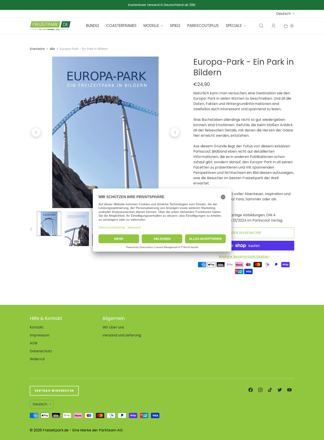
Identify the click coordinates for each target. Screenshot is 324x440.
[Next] (174, 132)
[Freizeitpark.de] (50, 25)
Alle (52, 49)
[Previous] (36, 132)
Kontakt (37, 327)
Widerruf (37, 359)
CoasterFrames (121, 25)
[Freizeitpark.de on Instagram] (260, 390)
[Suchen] (261, 26)
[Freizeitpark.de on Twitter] (280, 390)
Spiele (175, 25)
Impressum (39, 335)
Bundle (92, 25)
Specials (234, 25)
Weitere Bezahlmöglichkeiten (243, 256)
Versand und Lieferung (121, 335)
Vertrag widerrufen (54, 391)
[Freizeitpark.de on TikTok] (270, 390)
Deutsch (283, 13)
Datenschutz (41, 351)
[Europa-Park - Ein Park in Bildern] (105, 132)
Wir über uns (113, 327)
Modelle (151, 25)
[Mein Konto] (273, 26)
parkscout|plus (203, 25)
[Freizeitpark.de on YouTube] (289, 390)
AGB (33, 343)
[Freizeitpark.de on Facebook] (250, 390)
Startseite (37, 49)
